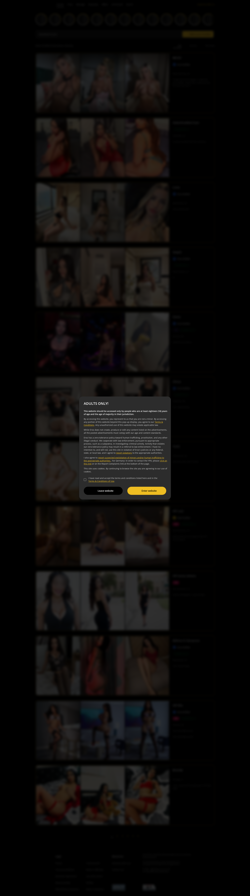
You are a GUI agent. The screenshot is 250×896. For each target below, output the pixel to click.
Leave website (105, 490)
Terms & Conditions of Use (101, 481)
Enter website (149, 490)
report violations (124, 452)
